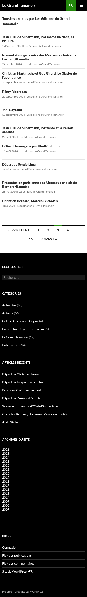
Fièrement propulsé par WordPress (22, 591)
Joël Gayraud (12, 110)
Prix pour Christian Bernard (21, 390)
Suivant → (49, 239)
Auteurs (7, 313)
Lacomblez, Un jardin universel (23, 329)
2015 (5, 493)
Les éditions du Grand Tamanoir (43, 46)
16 (31, 239)
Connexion (9, 547)
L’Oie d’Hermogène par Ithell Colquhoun (33, 146)
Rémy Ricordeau (14, 92)
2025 (5, 453)
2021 (5, 469)
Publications (11, 345)
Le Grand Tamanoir (18, 5)
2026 (5, 449)
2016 (5, 489)
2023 (5, 461)
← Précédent (18, 230)
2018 (5, 481)
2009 (5, 501)
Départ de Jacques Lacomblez (22, 382)
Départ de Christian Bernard (22, 374)
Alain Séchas (11, 422)
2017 (5, 485)
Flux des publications (16, 555)
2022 (5, 465)
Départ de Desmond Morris (21, 398)
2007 (5, 509)
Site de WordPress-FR (17, 571)
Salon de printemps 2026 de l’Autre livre (30, 406)
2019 (5, 477)
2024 (5, 457)
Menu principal (81, 5)
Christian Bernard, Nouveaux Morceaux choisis (35, 414)
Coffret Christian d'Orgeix (20, 321)
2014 (5, 497)
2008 (5, 505)
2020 (5, 473)
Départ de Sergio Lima (19, 164)
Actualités (9, 305)
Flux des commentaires (18, 563)
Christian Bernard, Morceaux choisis (30, 201)
